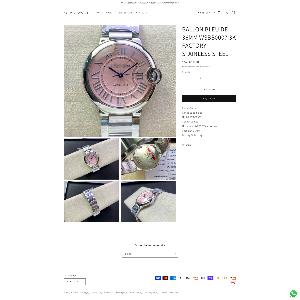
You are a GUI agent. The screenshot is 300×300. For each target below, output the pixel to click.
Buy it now (209, 98)
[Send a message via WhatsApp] (293, 293)
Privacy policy (136, 293)
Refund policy (121, 293)
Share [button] (188, 144)
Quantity (186, 72)
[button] (110, 12)
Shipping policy (151, 293)
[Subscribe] (174, 253)
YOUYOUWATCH (76, 293)
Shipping (186, 66)
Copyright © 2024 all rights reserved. (98, 293)
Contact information (169, 293)
